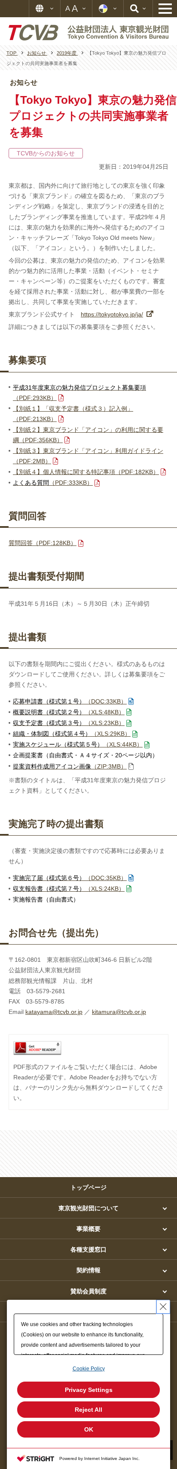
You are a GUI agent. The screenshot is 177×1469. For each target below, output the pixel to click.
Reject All (88, 1409)
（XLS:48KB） (69, 712)
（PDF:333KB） (53, 482)
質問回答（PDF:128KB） (42, 542)
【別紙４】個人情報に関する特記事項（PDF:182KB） (86, 471)
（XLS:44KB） (78, 744)
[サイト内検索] (138, 8)
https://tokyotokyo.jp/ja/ (112, 314)
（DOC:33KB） (70, 701)
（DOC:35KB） (70, 877)
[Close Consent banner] (163, 1307)
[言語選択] (44, 8)
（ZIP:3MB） (70, 766)
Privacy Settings (89, 1389)
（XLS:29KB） (72, 733)
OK (88, 1429)
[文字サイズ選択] (76, 8)
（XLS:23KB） (69, 722)
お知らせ (23, 82)
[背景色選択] (107, 8)
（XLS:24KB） (69, 888)
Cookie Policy (89, 1369)
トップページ (88, 1187)
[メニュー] (165, 8)
